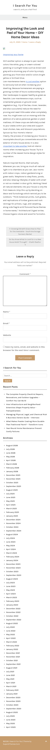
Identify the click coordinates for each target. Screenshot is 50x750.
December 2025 (13, 475)
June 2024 (10, 542)
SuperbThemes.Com (11, 744)
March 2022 (11, 642)
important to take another (15, 146)
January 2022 (12, 649)
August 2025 (12, 490)
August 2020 (12, 712)
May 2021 (10, 679)
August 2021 (11, 668)
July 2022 (10, 627)
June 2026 (10, 453)
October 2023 (12, 571)
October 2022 (12, 616)
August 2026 (12, 445)
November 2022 (13, 612)
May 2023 (10, 590)
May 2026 (10, 456)
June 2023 (10, 586)
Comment (25, 274)
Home (24, 42)
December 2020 (13, 697)
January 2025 (12, 516)
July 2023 (10, 582)
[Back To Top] (46, 741)
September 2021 (13, 664)
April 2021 (10, 683)
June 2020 (10, 720)
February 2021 (12, 690)
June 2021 (10, 675)
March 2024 (11, 553)
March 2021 (11, 686)
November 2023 (13, 568)
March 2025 (11, 508)
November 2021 (13, 657)
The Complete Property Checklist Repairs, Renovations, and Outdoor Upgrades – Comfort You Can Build (24, 397)
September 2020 (13, 708)
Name (6, 312)
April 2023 (11, 594)
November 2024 (13, 523)
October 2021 (12, 660)
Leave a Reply (35, 42)
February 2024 (12, 557)
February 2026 (12, 468)
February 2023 (12, 601)
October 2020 (12, 705)
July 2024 (10, 538)
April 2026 (11, 460)
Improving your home (13, 54)
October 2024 (12, 527)
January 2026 (12, 471)
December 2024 (13, 519)
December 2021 (13, 653)
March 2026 (11, 464)
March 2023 (11, 597)
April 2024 (11, 549)
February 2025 (12, 512)
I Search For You (25, 5)
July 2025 (10, 494)
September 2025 (13, 486)
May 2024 (10, 545)
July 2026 (10, 449)
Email (6, 323)
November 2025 (13, 479)
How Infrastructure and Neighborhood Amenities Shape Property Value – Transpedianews (23, 407)
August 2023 (12, 579)
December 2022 (13, 608)
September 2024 (13, 531)
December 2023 (13, 564)
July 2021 (10, 671)
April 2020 (11, 727)
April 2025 (11, 505)
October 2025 (12, 482)
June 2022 (10, 631)
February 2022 (12, 645)
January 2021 (12, 694)
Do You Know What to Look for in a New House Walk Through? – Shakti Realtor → (25, 242)
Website (7, 335)
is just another (33, 81)
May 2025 (10, 501)
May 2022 (10, 634)
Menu (25, 17)
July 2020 (10, 716)
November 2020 (13, 701)
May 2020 (10, 723)
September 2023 (13, 575)
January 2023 (12, 605)
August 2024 (12, 534)
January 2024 (12, 560)
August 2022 (12, 623)
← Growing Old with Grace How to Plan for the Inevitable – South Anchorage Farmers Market (25, 231)
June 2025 (10, 497)
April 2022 (11, 638)
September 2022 (13, 620)
